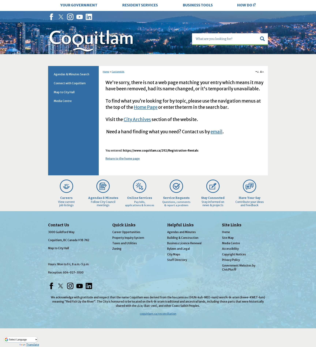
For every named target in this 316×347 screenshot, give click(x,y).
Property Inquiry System (128, 237)
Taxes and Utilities (124, 243)
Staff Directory (177, 260)
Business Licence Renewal (184, 243)
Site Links (231, 225)
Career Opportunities (126, 232)
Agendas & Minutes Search (71, 74)
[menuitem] (79, 5)
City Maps (173, 254)
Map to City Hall (64, 92)
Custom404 (118, 71)
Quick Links (124, 225)
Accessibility (230, 248)
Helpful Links (180, 225)
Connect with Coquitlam (70, 83)
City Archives (137, 119)
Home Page (145, 107)
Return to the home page (123, 158)
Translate (32, 344)
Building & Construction (182, 237)
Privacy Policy (231, 260)
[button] (262, 38)
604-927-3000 (73, 272)
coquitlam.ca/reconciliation (158, 314)
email (216, 132)
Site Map (228, 237)
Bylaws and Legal (178, 248)
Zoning (116, 248)
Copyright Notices (234, 254)
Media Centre (63, 101)
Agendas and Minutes (181, 232)
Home (106, 71)
